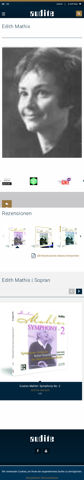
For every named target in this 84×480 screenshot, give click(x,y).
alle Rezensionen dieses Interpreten (58, 255)
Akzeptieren (33, 477)
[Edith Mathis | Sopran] (42, 101)
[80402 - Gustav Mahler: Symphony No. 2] (42, 236)
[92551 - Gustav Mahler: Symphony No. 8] (67, 236)
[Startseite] (42, 13)
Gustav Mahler (40, 390)
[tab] (7, 204)
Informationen (49, 477)
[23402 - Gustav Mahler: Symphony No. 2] (16, 236)
